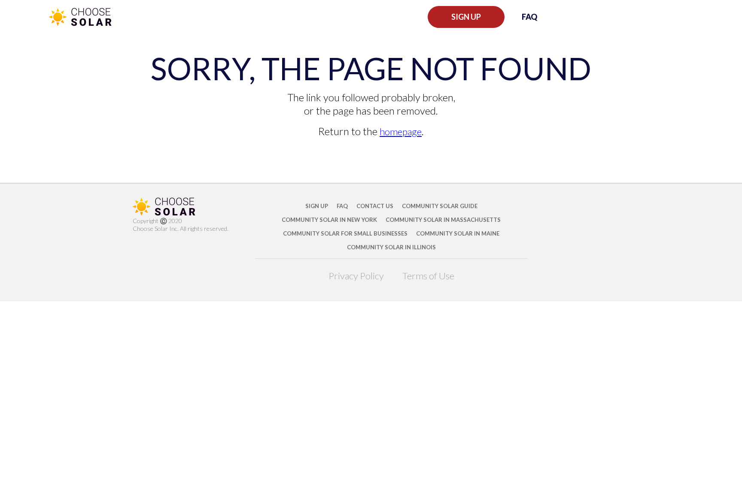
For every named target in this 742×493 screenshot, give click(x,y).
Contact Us (374, 206)
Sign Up (466, 16)
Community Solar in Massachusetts (443, 219)
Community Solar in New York (329, 219)
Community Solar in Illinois (391, 247)
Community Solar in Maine (457, 233)
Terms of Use (428, 275)
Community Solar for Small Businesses (345, 233)
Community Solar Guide (439, 206)
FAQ (529, 16)
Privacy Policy (356, 275)
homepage (401, 131)
